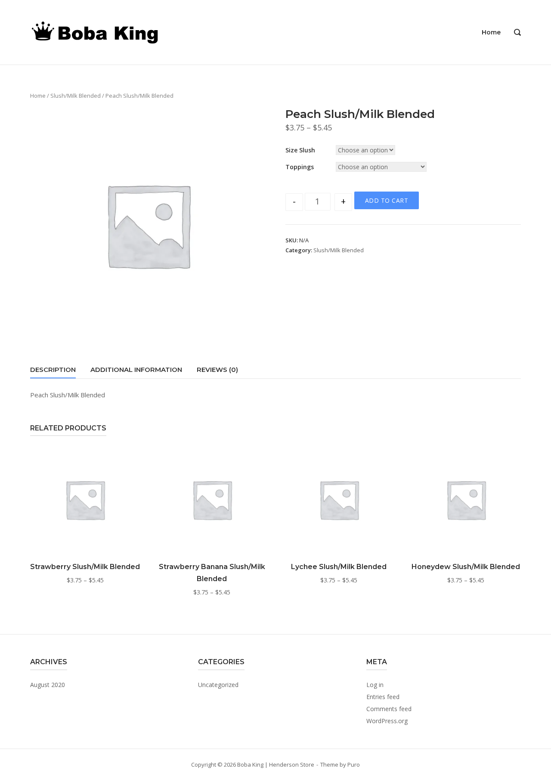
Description (53, 369)
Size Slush (300, 150)
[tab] (53, 371)
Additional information (136, 369)
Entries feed (382, 697)
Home (491, 32)
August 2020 (47, 685)
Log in (375, 685)
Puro (353, 764)
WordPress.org (387, 721)
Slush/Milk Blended (75, 95)
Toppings (299, 167)
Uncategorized (218, 685)
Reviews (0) (217, 369)
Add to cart (387, 200)
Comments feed (389, 709)
